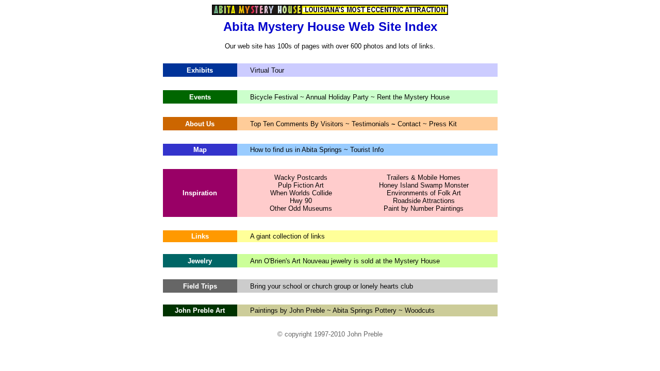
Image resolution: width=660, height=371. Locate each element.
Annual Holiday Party (338, 97)
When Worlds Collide (301, 193)
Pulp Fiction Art (301, 185)
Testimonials (371, 124)
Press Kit (443, 124)
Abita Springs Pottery (365, 310)
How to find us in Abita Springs (296, 150)
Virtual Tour (267, 70)
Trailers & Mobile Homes (423, 177)
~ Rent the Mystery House (410, 97)
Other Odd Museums (301, 208)
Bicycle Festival (275, 97)
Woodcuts (419, 310)
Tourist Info (367, 150)
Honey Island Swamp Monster (424, 185)
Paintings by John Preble (287, 310)
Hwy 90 (301, 201)
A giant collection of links (287, 236)
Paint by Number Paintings (424, 208)
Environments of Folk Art (424, 193)
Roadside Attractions (424, 201)
